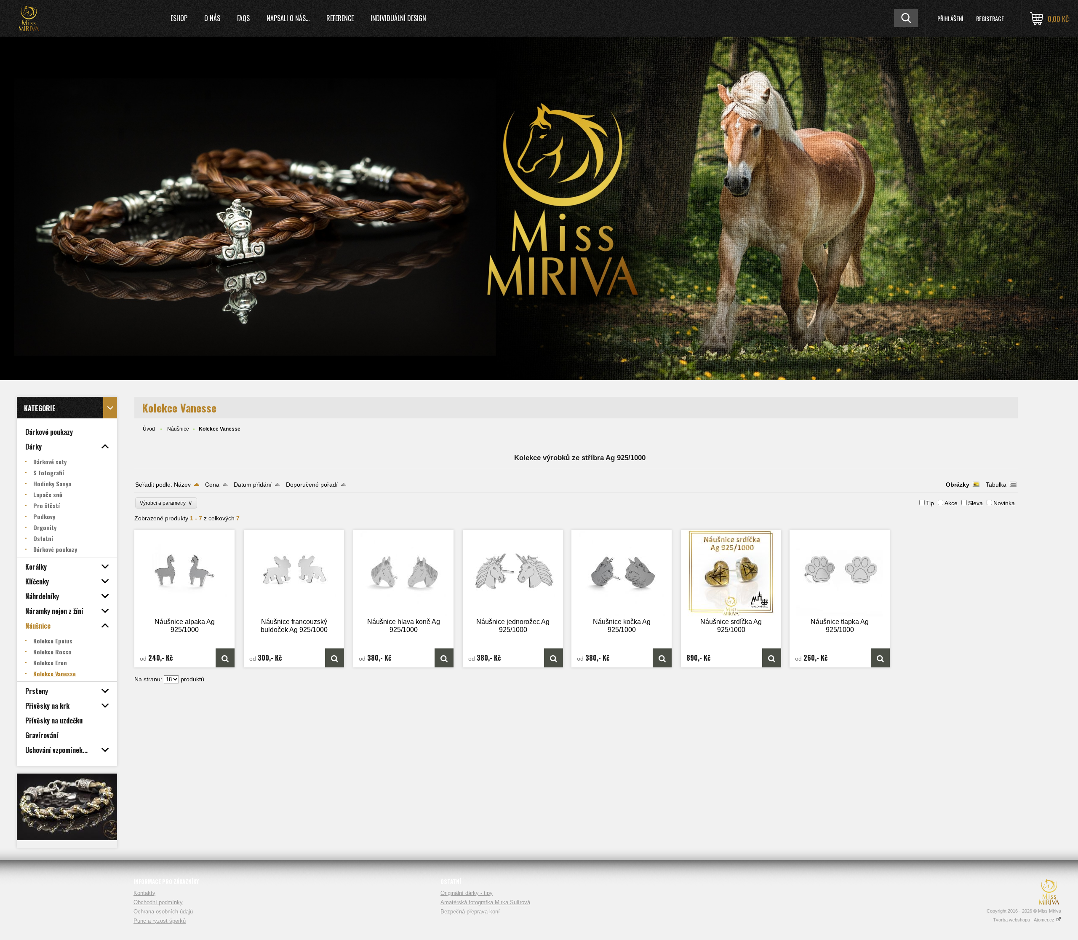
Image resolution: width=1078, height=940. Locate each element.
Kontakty (144, 893)
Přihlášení (950, 18)
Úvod (149, 429)
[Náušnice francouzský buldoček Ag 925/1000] (294, 573)
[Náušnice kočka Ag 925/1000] (621, 573)
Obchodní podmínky (158, 902)
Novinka (1004, 503)
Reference (340, 18)
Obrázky (957, 484)
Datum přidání (253, 484)
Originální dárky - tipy (466, 893)
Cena (212, 484)
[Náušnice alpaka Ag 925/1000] (184, 573)
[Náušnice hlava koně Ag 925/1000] (403, 573)
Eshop (179, 18)
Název (182, 484)
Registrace (990, 18)
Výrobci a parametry (166, 503)
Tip (930, 503)
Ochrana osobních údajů (163, 911)
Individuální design (398, 18)
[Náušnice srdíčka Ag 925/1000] (731, 573)
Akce (951, 503)
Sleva (975, 503)
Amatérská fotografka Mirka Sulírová (485, 902)
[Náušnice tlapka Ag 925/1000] (840, 573)
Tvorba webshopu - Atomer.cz (1024, 919)
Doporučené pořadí (312, 484)
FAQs (243, 18)
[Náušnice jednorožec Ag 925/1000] (513, 573)
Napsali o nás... (288, 18)
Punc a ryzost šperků (159, 921)
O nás (212, 18)
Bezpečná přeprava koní (470, 911)
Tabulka (996, 484)
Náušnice (178, 429)
